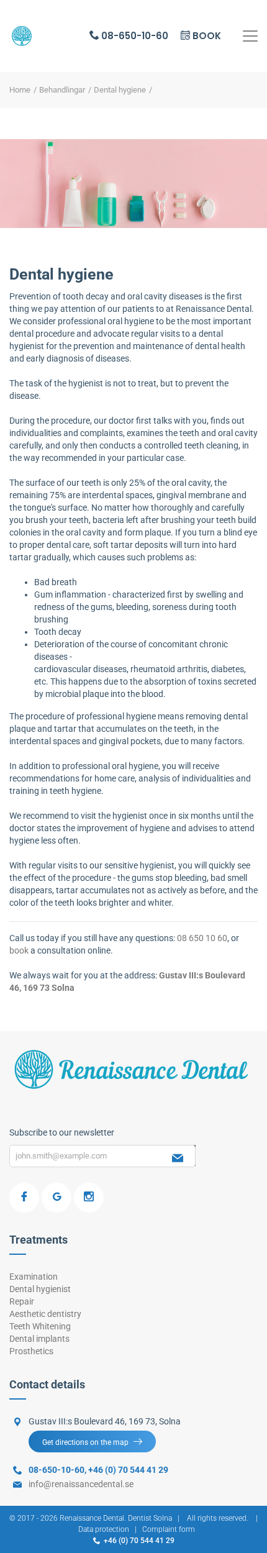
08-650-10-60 (133, 35)
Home (19, 89)
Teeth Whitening (40, 1326)
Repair (21, 1301)
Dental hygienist (40, 1289)
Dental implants (39, 1339)
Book (205, 35)
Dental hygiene (120, 89)
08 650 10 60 (202, 938)
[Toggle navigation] (250, 36)
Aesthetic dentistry (45, 1314)
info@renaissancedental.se (81, 1484)
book (19, 950)
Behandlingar (62, 89)
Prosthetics (31, 1351)
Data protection (103, 1529)
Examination (33, 1277)
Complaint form (168, 1529)
